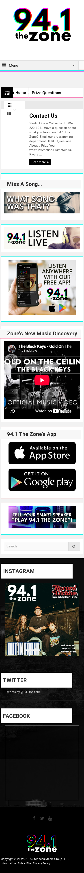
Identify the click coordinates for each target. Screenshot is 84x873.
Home (20, 92)
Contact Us (43, 116)
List (9, 114)
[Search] (74, 546)
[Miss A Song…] (42, 202)
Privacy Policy (41, 863)
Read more (39, 162)
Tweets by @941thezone (23, 692)
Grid (9, 106)
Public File (24, 863)
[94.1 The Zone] (42, 24)
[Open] (42, 619)
